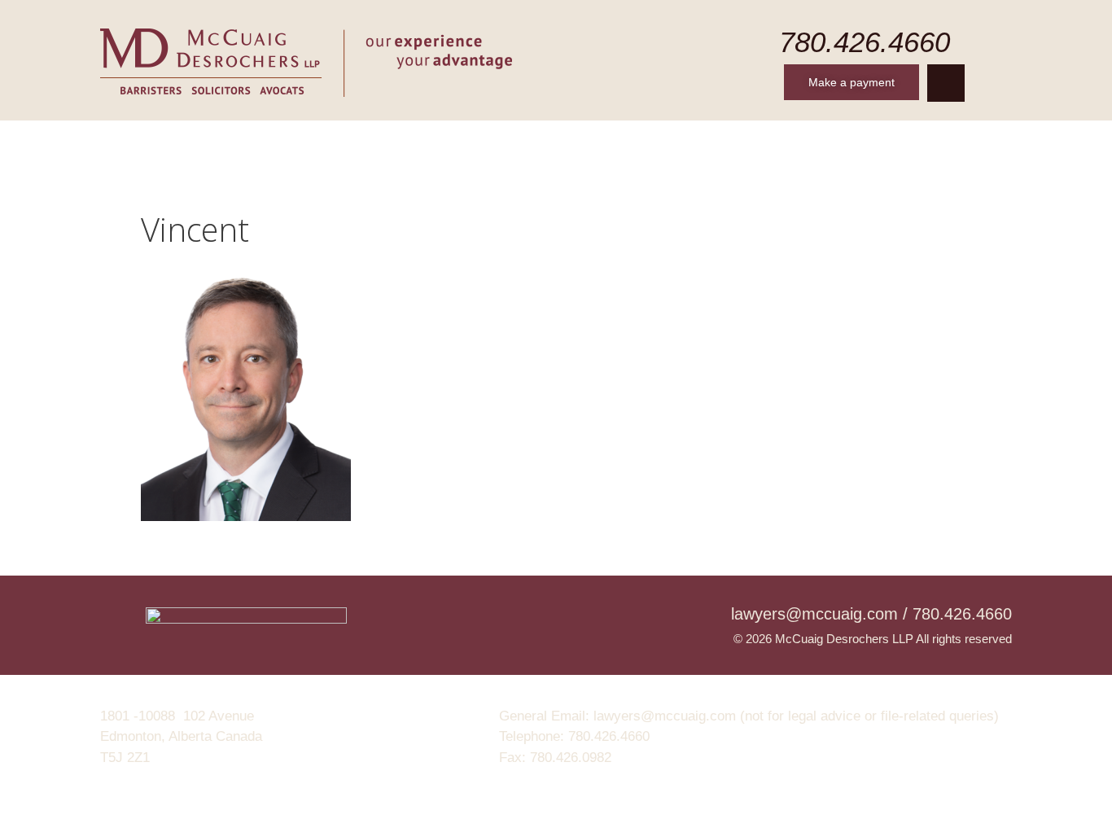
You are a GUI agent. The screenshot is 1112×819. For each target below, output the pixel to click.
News (681, 140)
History (281, 140)
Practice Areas (485, 140)
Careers (600, 140)
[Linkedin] (946, 83)
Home (202, 140)
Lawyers (370, 140)
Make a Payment (876, 140)
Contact (761, 140)
